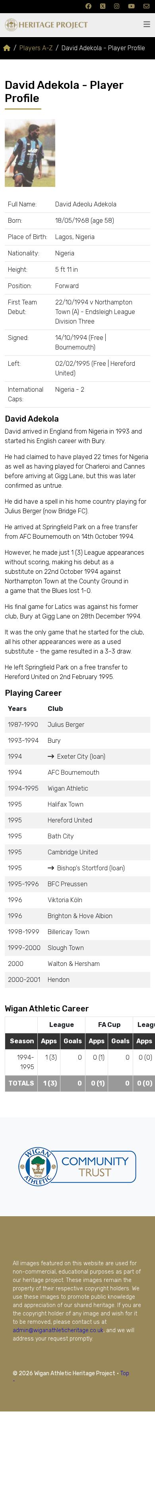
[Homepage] (6, 48)
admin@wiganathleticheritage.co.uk (58, 1330)
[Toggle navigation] (146, 24)
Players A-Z (35, 48)
